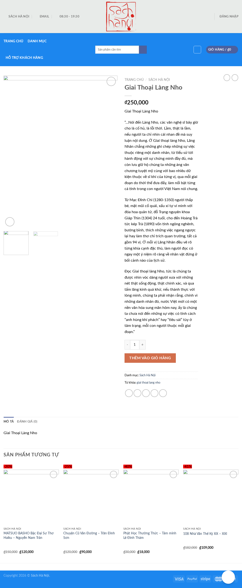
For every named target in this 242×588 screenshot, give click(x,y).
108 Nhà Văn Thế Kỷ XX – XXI (205, 534)
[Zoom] (9, 221)
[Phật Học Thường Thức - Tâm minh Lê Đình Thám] (151, 497)
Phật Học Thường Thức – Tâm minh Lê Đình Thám (149, 536)
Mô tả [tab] (9, 421)
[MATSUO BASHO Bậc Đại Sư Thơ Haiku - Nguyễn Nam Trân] (31, 497)
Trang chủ (134, 80)
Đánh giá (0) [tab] (27, 421)
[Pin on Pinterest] (154, 393)
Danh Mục (37, 41)
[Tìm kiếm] (197, 49)
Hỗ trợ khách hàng (24, 58)
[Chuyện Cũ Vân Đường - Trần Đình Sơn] (91, 497)
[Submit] (143, 50)
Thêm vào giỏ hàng (150, 358)
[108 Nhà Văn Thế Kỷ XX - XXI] (210, 497)
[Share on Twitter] (137, 393)
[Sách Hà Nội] (121, 16)
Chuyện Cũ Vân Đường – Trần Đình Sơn (89, 536)
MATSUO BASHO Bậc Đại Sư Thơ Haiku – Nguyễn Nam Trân (29, 536)
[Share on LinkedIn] (163, 393)
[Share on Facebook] (129, 393)
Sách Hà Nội (159, 80)
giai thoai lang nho (148, 382)
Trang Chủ (13, 41)
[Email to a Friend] (146, 393)
